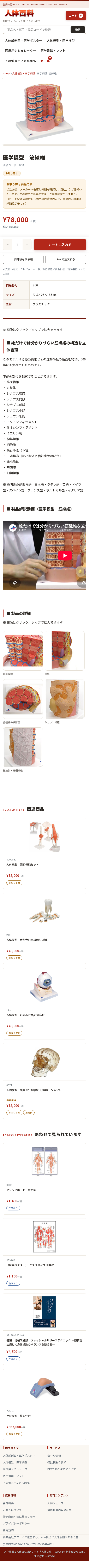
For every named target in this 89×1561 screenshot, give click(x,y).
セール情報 (54, 1455)
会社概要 (8, 1503)
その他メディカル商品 (20, 61)
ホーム (6, 73)
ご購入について (12, 1510)
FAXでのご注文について (61, 1469)
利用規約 (8, 1530)
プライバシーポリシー (16, 1523)
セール (45, 59)
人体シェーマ (55, 1503)
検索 (78, 29)
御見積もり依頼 (23, 259)
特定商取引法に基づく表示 (19, 1517)
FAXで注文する (66, 259)
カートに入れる (60, 244)
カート (75, 15)
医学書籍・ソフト (53, 50)
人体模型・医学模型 (61, 40)
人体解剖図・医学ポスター (23, 40)
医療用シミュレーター (20, 50)
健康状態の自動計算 (59, 1510)
